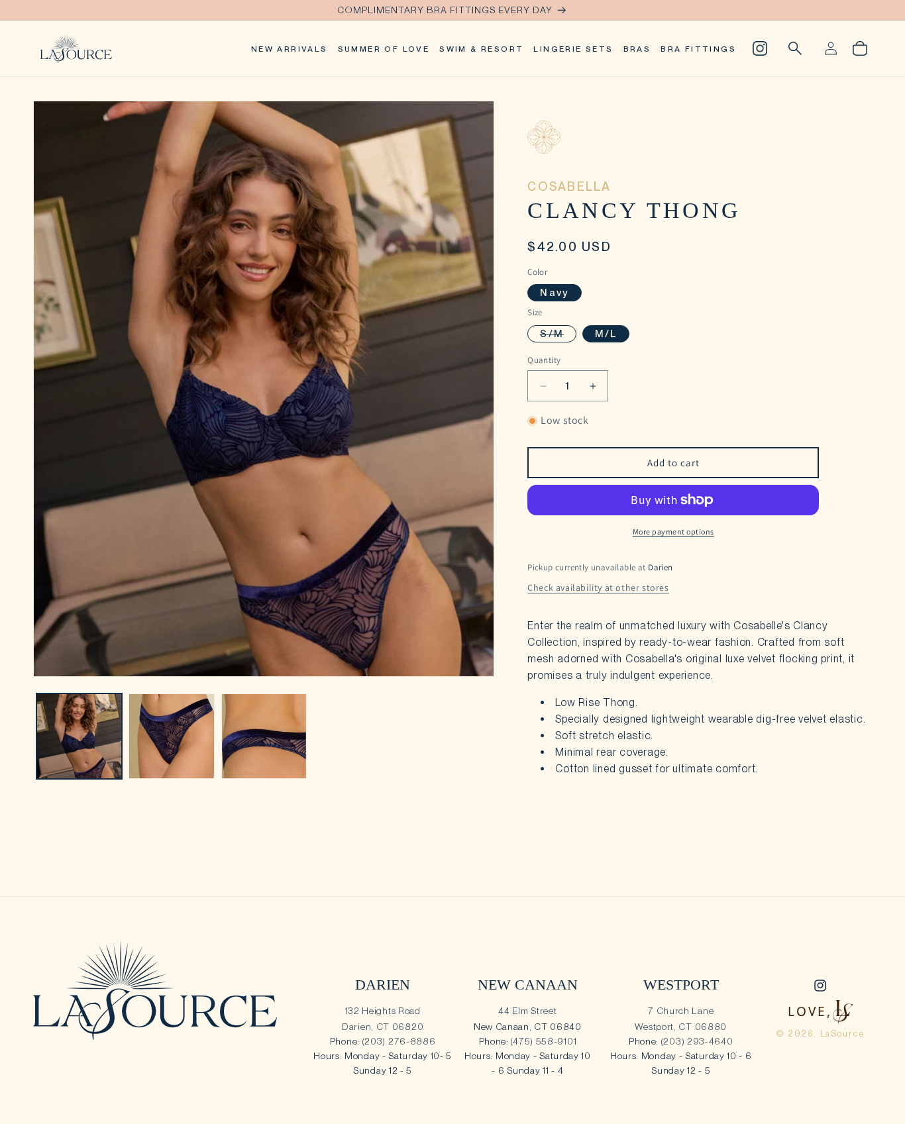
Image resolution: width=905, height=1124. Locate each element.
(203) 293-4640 (697, 1041)
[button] (795, 48)
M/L (606, 334)
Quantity (543, 360)
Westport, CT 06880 (681, 1026)
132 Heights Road (383, 1010)
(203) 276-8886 (399, 1041)
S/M (558, 334)
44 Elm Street (527, 1010)
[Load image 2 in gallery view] (171, 736)
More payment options (673, 531)
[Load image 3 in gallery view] (264, 736)
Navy (554, 293)
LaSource (842, 1034)
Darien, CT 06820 (382, 1026)
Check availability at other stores (597, 587)
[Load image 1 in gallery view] (79, 736)
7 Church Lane (681, 1010)
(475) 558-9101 (543, 1041)
